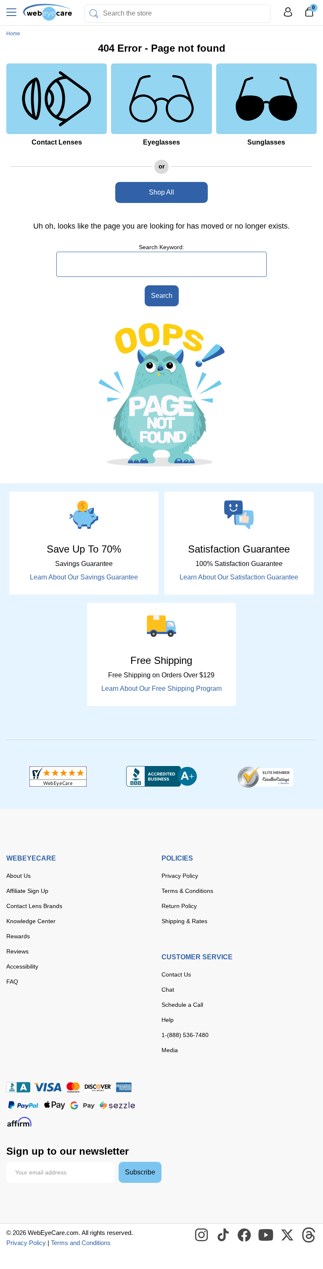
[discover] (98, 1087)
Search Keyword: (161, 247)
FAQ (12, 981)
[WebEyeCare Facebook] (244, 1235)
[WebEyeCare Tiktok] (223, 1235)
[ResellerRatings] (265, 776)
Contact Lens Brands (34, 906)
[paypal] (23, 1105)
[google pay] (82, 1105)
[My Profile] (288, 15)
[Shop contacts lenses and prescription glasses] (48, 12)
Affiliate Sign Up (27, 890)
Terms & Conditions (187, 890)
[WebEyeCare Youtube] (266, 1235)
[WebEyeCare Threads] (309, 1235)
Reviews (17, 951)
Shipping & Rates (184, 921)
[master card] (73, 1087)
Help (168, 1019)
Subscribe (140, 1172)
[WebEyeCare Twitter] (287, 1235)
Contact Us (176, 974)
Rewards (18, 936)
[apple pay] (54, 1105)
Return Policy (179, 906)
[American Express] (124, 1087)
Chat (168, 989)
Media (170, 1050)
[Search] (93, 13)
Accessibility (22, 966)
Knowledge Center (31, 921)
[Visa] (47, 1087)
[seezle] (117, 1105)
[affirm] (19, 1121)
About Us (18, 875)
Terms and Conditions (81, 1242)
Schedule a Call (182, 1004)
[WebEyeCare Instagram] (201, 1235)
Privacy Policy (180, 875)
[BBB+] (161, 776)
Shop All (161, 192)
